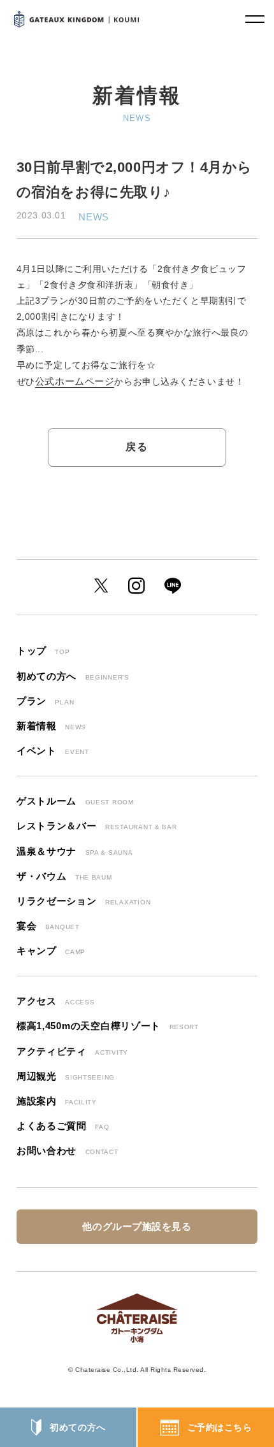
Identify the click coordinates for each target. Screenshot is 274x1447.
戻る (137, 446)
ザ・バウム (64, 876)
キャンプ (51, 951)
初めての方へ (77, 1427)
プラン (45, 701)
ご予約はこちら (219, 1427)
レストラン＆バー (97, 826)
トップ (43, 651)
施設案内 (57, 1101)
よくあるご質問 (63, 1126)
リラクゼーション (84, 901)
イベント (53, 751)
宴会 (48, 926)
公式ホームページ (74, 381)
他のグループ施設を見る (136, 1226)
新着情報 (51, 726)
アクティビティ (72, 1051)
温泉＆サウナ (75, 851)
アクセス (56, 1001)
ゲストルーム (75, 801)
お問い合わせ (68, 1151)
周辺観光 (66, 1076)
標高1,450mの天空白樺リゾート (108, 1026)
